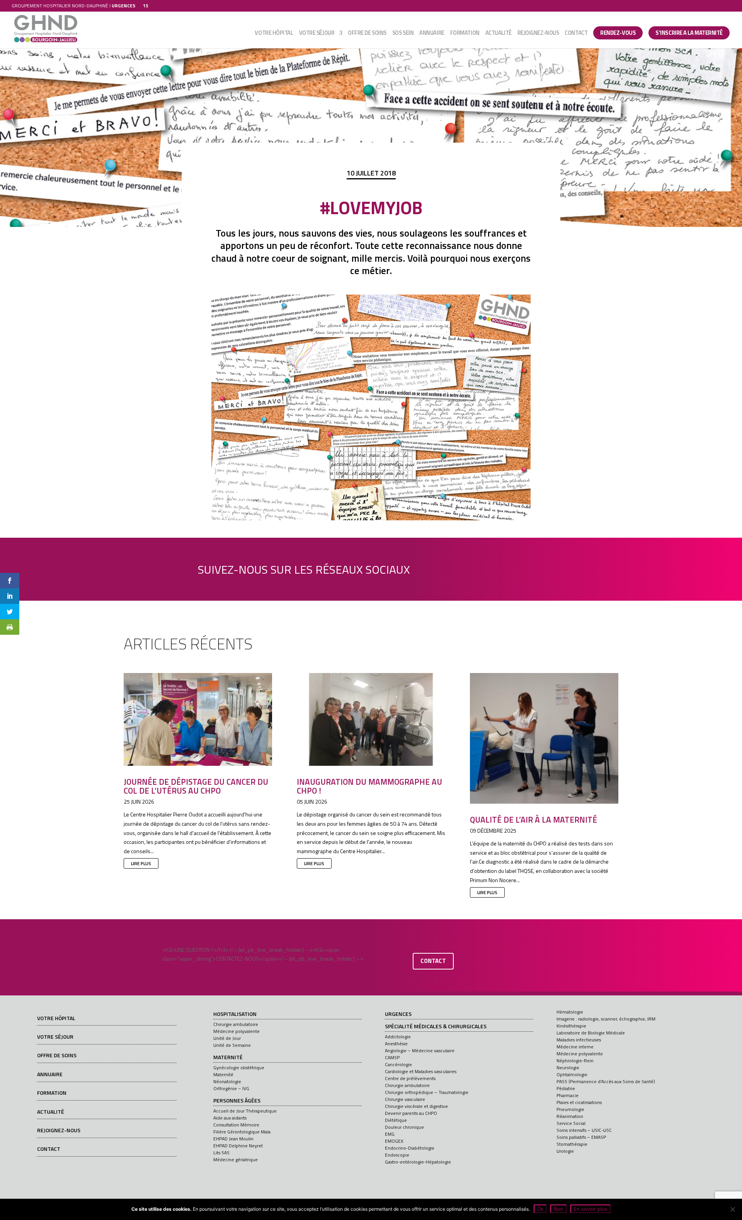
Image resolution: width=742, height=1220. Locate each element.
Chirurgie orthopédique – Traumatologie (426, 1092)
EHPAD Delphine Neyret (238, 1145)
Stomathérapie (571, 1144)
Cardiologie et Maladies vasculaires (420, 1071)
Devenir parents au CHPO (411, 1113)
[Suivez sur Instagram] (501, 567)
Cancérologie (398, 1064)
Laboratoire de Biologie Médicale (590, 1032)
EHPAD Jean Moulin (233, 1138)
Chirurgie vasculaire (405, 1099)
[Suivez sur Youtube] (479, 567)
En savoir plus (591, 1209)
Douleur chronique (404, 1127)
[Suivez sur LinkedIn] (457, 567)
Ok (540, 1209)
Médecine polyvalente (236, 1031)
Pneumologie (570, 1109)
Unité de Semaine (232, 1045)
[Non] (732, 1209)
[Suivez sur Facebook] (435, 567)
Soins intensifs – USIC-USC (584, 1130)
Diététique (396, 1120)
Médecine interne (575, 1046)
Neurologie (567, 1067)
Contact (576, 33)
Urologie (565, 1151)
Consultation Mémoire (236, 1124)
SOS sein (403, 33)
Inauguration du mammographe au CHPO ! (369, 786)
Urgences (398, 1014)
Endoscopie (397, 1154)
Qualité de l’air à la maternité (533, 819)
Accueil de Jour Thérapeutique (245, 1110)
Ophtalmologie (571, 1074)
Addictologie (398, 1036)
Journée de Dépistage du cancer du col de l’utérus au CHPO (196, 786)
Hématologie (569, 1011)
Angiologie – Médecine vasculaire (419, 1050)
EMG (390, 1134)
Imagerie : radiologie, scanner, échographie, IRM (605, 1018)
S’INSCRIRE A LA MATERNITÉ (689, 33)
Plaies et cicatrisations (579, 1102)
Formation (465, 33)
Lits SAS (221, 1152)
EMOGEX (394, 1140)
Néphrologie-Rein (575, 1060)
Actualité (498, 33)
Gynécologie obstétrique (238, 1067)
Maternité (228, 1057)
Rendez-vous (618, 33)
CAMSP (392, 1057)
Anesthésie (396, 1043)
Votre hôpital (274, 33)
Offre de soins (367, 33)
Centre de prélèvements (410, 1078)
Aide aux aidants (230, 1117)
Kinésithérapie (571, 1025)
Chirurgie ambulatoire (235, 1024)
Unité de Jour (227, 1038)
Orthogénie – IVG (231, 1088)
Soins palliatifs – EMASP (581, 1137)
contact (433, 960)
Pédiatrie (565, 1088)
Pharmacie (567, 1095)
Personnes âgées (236, 1100)
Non (558, 1209)
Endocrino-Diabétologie (409, 1147)
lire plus (141, 863)
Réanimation (569, 1116)
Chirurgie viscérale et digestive (416, 1106)
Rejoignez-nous (538, 33)
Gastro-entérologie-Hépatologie (418, 1161)
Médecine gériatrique (235, 1159)
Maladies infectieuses (578, 1039)
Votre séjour (317, 33)
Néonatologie (227, 1081)
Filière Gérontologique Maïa (242, 1131)
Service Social (570, 1123)
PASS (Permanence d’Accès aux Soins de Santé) (605, 1081)
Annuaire (431, 33)
